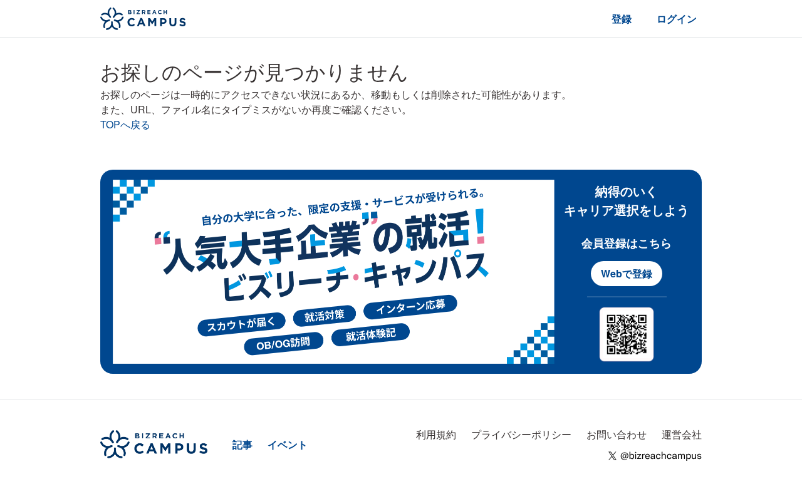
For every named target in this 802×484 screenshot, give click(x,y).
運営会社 (682, 434)
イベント (288, 444)
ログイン (677, 18)
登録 (622, 18)
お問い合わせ (616, 434)
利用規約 (436, 434)
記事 (242, 444)
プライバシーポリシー (521, 434)
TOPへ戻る (125, 124)
